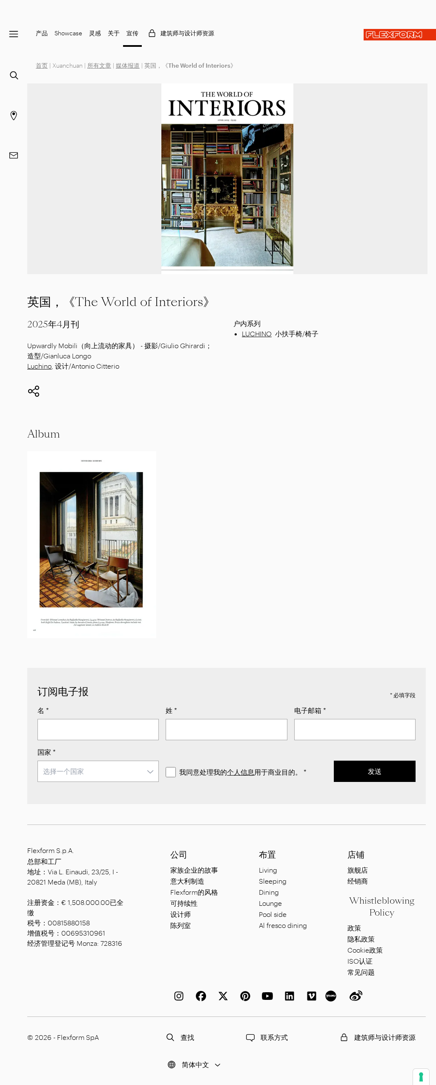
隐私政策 (361, 939)
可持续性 (184, 903)
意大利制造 (187, 881)
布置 (267, 854)
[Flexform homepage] (400, 34)
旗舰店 (357, 870)
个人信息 (240, 772)
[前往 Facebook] (199, 996)
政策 (354, 928)
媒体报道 (128, 65)
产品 (42, 33)
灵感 (95, 33)
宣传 (132, 33)
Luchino (39, 366)
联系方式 (274, 1037)
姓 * (171, 710)
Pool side (273, 914)
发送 (375, 771)
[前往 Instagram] (177, 996)
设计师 (180, 914)
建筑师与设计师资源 (187, 33)
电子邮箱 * (310, 710)
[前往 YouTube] (265, 996)
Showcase (68, 33)
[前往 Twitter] (221, 996)
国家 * (46, 752)
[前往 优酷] (332, 996)
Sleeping (273, 881)
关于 (114, 33)
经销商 (357, 881)
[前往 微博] (354, 996)
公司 (178, 854)
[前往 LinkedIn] (288, 996)
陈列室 (180, 925)
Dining (269, 892)
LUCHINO (257, 333)
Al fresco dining (283, 925)
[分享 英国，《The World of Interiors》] (33, 391)
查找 (187, 1037)
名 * (43, 710)
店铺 (355, 854)
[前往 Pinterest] (243, 996)
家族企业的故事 (194, 870)
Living (268, 870)
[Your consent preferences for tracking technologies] (421, 1077)
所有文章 (99, 65)
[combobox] (98, 771)
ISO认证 (360, 961)
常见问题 (361, 972)
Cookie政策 (365, 950)
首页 (42, 65)
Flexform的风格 (194, 892)
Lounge (270, 903)
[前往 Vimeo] (310, 996)
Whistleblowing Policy (381, 906)
